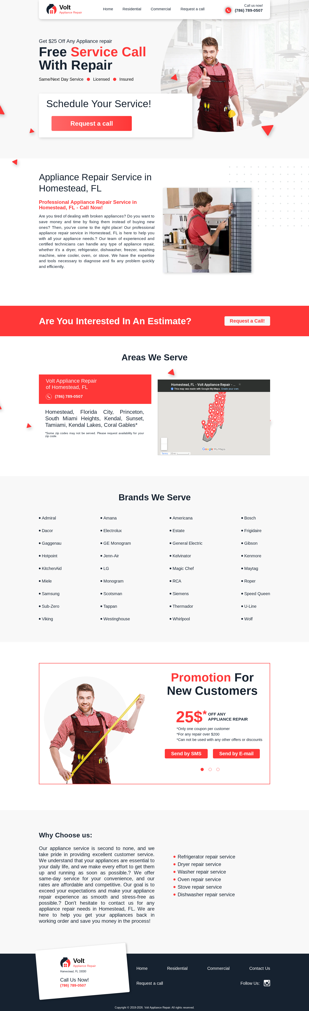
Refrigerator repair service (206, 856)
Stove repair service (200, 887)
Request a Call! (247, 321)
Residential (132, 9)
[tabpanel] (212, 710)
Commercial (161, 9)
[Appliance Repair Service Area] (214, 417)
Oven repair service (199, 879)
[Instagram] (267, 984)
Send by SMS (186, 753)
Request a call (193, 9)
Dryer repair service (199, 864)
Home (108, 9)
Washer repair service (202, 871)
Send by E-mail (236, 753)
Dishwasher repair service (206, 894)
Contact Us (259, 968)
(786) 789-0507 (73, 985)
